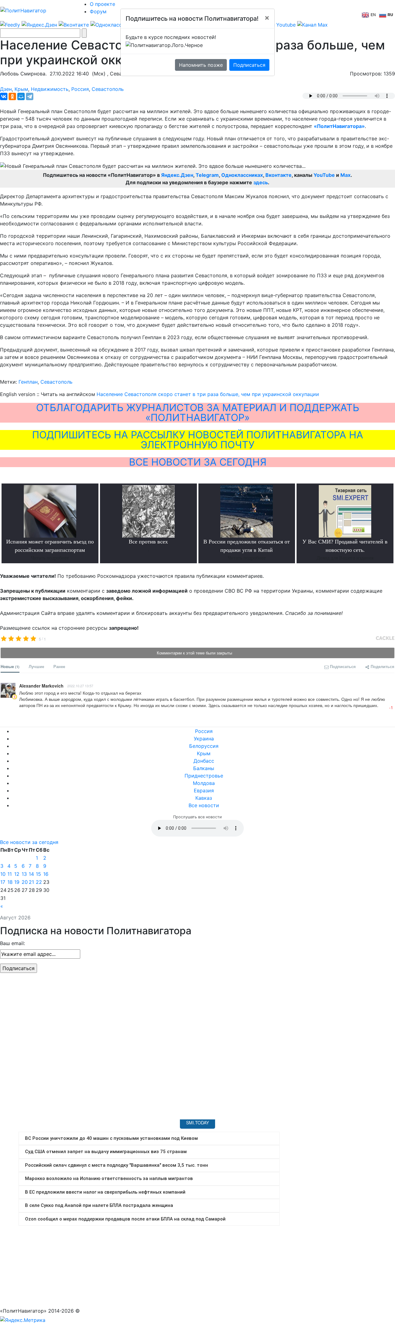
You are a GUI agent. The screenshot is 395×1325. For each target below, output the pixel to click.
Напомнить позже (201, 65)
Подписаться (249, 65)
